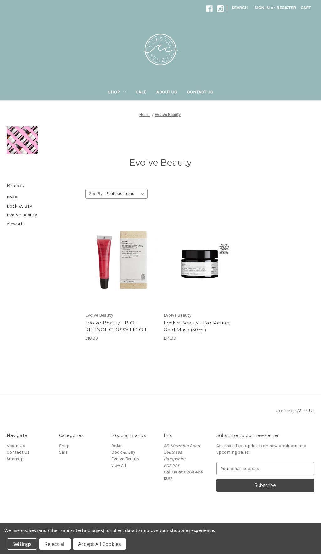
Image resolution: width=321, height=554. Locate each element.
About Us (166, 92)
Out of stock (121, 272)
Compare (119, 261)
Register (286, 7)
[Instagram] (220, 8)
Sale (141, 92)
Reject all (55, 544)
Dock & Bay (19, 206)
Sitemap (15, 459)
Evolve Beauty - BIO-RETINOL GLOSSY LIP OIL (116, 326)
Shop (114, 92)
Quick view (120, 250)
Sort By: (96, 193)
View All (15, 224)
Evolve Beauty (22, 215)
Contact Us (200, 92)
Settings (22, 544)
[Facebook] (209, 8)
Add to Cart (200, 272)
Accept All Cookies (99, 544)
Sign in (262, 7)
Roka (12, 197)
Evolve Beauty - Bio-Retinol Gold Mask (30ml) (197, 326)
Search (240, 7)
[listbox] (126, 193)
